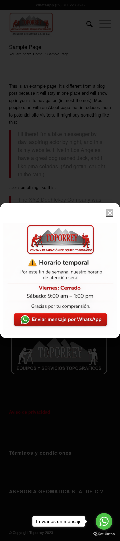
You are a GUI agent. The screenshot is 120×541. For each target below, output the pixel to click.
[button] (109, 212)
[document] (60, 270)
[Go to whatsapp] (104, 521)
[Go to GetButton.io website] (104, 534)
